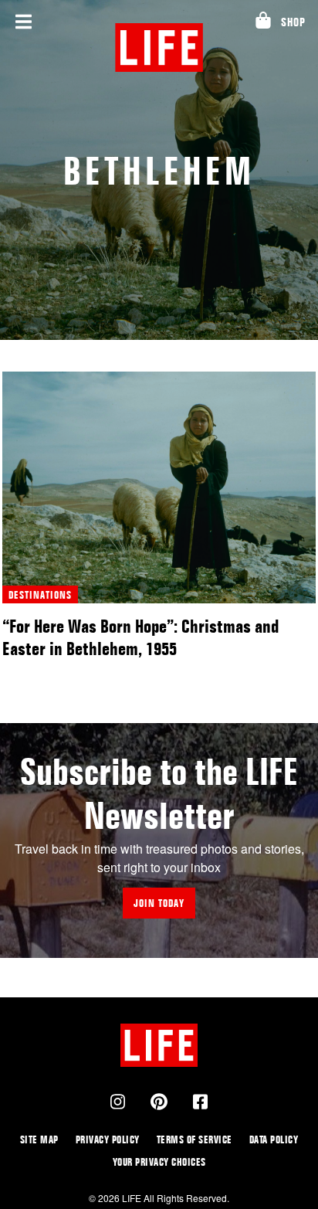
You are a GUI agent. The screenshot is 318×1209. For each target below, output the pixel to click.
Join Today (159, 902)
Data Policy (274, 1139)
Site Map (39, 1139)
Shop (293, 22)
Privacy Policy (108, 1139)
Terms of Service (194, 1139)
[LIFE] (159, 47)
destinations (40, 594)
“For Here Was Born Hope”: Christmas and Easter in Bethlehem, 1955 (140, 637)
